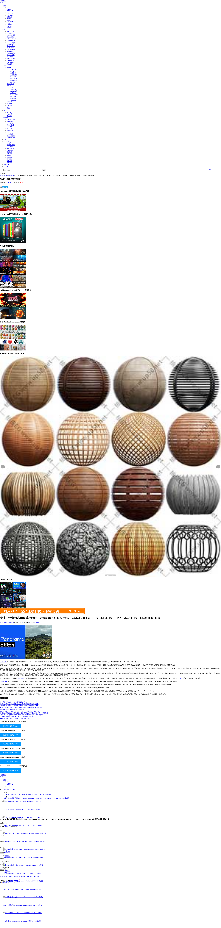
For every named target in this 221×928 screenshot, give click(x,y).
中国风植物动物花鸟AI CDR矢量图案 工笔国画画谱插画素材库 (19, 705)
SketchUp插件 (11, 136)
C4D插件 (9, 127)
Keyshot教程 (10, 47)
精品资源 (6, 141)
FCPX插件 (10, 114)
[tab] (107, 575)
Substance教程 (11, 58)
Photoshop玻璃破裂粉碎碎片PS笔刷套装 (12, 709)
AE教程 (9, 33)
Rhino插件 (10, 134)
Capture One (3, 662)
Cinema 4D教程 (11, 38)
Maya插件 (10, 130)
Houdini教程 (10, 44)
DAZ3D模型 (14, 94)
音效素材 (9, 105)
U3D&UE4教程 (11, 60)
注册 (209, 169)
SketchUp (9, 24)
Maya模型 (13, 98)
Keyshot (9, 18)
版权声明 (29, 876)
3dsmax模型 (13, 89)
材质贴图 (9, 101)
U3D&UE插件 (11, 137)
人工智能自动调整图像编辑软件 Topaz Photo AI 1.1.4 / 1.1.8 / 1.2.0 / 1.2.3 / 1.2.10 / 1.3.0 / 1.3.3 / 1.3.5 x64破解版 (36, 798)
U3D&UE (13, 100)
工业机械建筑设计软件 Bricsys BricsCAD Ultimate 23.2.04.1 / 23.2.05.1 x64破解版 (27, 794)
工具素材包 (13, 75)
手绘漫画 (9, 157)
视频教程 (9, 159)
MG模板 (12, 82)
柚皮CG (2, 622)
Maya (8, 20)
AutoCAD (10, 10)
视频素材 (9, 103)
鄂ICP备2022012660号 (9, 882)
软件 (4, 6)
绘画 (4, 139)
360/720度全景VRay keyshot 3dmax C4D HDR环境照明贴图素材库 (19, 711)
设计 (11, 789)
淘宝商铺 (6, 164)
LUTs (8, 107)
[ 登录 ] (6, 826)
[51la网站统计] (19, 880)
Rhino (8, 23)
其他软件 (9, 28)
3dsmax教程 (10, 31)
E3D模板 (13, 76)
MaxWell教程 (11, 49)
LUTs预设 (10, 146)
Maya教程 (10, 51)
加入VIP (5, 166)
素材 (4, 66)
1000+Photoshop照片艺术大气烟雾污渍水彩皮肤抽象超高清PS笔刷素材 (21, 715)
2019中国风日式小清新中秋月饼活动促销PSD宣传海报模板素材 (19, 704)
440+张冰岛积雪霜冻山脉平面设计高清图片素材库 (15, 718)
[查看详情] (110, 466)
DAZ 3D (9, 17)
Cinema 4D (10, 13)
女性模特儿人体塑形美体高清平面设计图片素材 (14, 702)
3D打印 (12, 87)
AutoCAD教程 (11, 35)
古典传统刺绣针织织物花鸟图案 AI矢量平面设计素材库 (17, 716)
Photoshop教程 (11, 53)
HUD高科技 (14, 78)
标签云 (23, 876)
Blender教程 (10, 37)
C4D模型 (13, 93)
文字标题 (13, 73)
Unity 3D (9, 26)
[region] (110, 466)
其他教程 (9, 64)
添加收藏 (36, 622)
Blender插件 (10, 125)
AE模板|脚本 (11, 145)
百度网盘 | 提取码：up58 (10, 726)
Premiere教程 (11, 55)
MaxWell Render (11, 21)
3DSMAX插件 (11, 119)
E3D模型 (13, 96)
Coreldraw (10, 15)
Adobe (9, 9)
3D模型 (9, 85)
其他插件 (9, 116)
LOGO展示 (13, 80)
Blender (9, 12)
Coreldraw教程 (11, 40)
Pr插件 (9, 132)
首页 (1, 2)
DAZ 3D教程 (11, 42)
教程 (4, 29)
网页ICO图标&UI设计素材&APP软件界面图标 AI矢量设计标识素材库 (21, 707)
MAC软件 (10, 112)
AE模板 (9, 67)
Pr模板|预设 (10, 84)
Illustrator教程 (11, 46)
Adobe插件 (10, 121)
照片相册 (13, 71)
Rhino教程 (10, 56)
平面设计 (9, 108)
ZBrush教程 (10, 62)
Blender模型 (13, 91)
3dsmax (9, 7)
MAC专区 (6, 110)
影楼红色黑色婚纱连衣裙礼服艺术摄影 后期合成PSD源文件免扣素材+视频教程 (24, 713)
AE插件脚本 (10, 123)
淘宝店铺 (36, 876)
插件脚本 (6, 117)
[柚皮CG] (3, 1)
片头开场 (13, 69)
